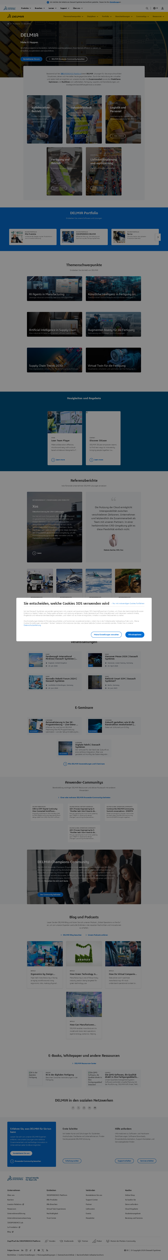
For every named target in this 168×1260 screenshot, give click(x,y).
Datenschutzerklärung (32, 625)
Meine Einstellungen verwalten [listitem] (106, 635)
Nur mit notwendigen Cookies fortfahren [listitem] (128, 603)
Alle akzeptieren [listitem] (134, 635)
